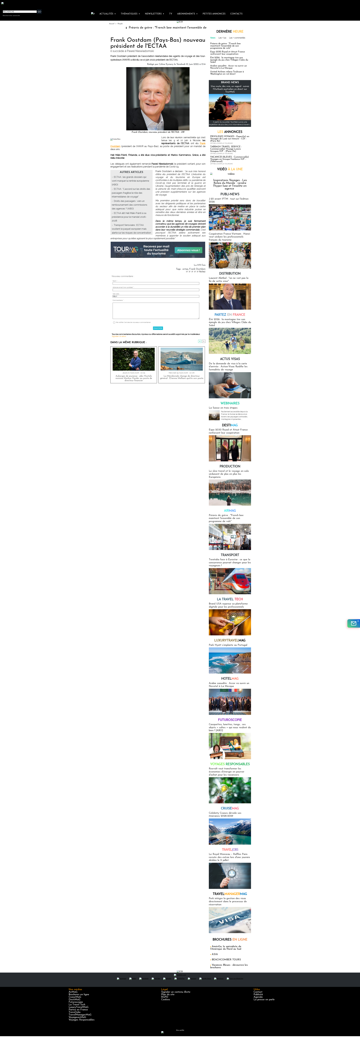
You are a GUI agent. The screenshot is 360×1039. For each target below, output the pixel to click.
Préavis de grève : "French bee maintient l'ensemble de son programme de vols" (147, 27)
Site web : (116, 294)
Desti (230, 425)
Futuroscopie (230, 720)
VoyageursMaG (77, 1017)
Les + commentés (237, 38)
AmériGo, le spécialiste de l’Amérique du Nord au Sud (225, 947)
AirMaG (73, 992)
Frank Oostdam (197, 269)
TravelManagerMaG (80, 1015)
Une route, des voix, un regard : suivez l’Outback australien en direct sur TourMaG (230, 89)
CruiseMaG (75, 997)
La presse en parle (264, 999)
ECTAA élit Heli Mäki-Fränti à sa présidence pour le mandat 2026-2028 (129, 217)
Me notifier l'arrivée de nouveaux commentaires (133, 322)
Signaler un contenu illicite (175, 992)
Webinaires (229, 403)
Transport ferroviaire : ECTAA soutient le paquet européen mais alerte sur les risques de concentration (131, 229)
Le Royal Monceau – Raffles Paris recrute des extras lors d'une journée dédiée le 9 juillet (229, 857)
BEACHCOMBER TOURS (226, 960)
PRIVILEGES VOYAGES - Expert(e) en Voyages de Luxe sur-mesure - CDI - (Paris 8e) (229, 138)
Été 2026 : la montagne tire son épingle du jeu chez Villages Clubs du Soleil (229, 60)
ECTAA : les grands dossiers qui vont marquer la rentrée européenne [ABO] (130, 181)
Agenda (258, 997)
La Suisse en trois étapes (223, 408)
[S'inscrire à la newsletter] (353, 623)
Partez (230, 315)
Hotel (230, 678)
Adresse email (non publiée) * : (124, 287)
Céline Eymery (166, 64)
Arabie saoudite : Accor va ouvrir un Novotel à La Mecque (228, 67)
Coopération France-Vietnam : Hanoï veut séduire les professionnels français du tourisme (229, 237)
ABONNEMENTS (187, 14)
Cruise (230, 808)
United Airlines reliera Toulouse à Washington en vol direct (227, 73)
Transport (230, 555)
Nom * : (115, 281)
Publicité (258, 994)
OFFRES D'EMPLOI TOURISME (221, 143)
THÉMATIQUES (130, 14)
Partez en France (78, 1010)
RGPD (164, 997)
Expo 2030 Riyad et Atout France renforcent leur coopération (227, 53)
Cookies (165, 999)
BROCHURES (230, 939)
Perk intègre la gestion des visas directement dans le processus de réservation (228, 901)
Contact (258, 992)
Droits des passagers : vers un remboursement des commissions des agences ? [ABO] (129, 205)
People (119, 24)
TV (170, 14)
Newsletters (154, 14)
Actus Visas (230, 359)
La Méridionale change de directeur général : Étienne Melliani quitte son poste (181, 377)
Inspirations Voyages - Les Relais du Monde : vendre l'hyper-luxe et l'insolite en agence (230, 184)
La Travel (230, 599)
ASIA (215, 954)
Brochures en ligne (79, 994)
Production (230, 466)
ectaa (185, 269)
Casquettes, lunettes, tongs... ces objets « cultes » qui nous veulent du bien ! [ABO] (230, 727)
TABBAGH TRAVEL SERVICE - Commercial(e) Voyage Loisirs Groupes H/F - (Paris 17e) (226, 149)
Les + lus (222, 38)
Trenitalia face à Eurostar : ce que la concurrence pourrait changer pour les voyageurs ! (230, 562)
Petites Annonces (214, 14)
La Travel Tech (77, 1004)
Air (230, 510)
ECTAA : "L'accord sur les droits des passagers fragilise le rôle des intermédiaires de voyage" (131, 193)
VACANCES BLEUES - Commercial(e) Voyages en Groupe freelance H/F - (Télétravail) (229, 159)
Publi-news (229, 194)
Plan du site (168, 994)
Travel (230, 850)
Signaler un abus (119, 336)
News (212, 38)
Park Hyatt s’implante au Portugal (228, 645)
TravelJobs (75, 1012)
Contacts (236, 14)
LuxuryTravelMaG (78, 1007)
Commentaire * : (118, 300)
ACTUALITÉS (107, 14)
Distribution (230, 273)
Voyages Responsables (81, 1020)
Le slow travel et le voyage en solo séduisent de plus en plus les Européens (229, 474)
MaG (230, 640)
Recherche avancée (11, 15)
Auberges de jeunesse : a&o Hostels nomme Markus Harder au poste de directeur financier (133, 378)
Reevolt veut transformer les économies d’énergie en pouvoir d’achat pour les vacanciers (226, 772)
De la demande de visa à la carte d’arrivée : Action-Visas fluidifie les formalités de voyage (228, 366)
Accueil (111, 24)
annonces (230, 132)
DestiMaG (74, 999)
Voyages (230, 764)
